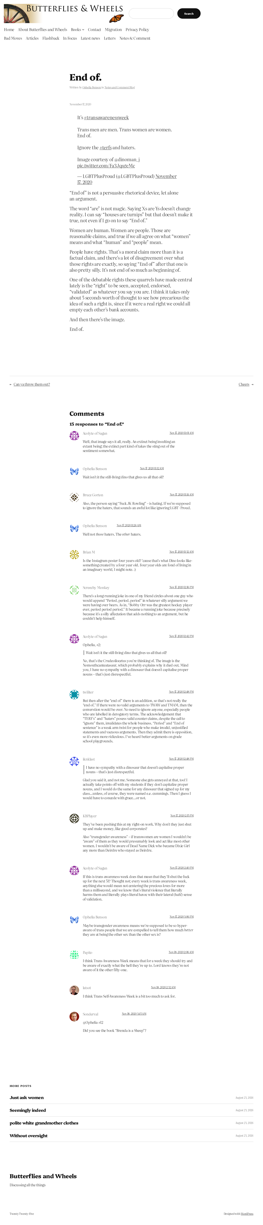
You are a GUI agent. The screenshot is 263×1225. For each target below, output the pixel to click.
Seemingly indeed (28, 1110)
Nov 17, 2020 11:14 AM (182, 494)
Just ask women (27, 1097)
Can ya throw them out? (32, 384)
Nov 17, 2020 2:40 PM (181, 867)
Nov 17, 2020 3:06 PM (181, 916)
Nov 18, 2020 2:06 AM (181, 952)
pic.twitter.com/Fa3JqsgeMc (106, 165)
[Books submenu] (83, 29)
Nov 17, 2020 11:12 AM (152, 468)
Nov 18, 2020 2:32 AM (163, 987)
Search (189, 13)
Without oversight (28, 1135)
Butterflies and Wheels (43, 1176)
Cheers (244, 384)
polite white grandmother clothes (44, 1122)
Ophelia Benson (91, 87)
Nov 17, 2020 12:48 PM (181, 691)
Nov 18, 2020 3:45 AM (134, 1013)
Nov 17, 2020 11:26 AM (129, 525)
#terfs (106, 147)
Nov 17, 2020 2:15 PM (181, 815)
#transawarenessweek (106, 117)
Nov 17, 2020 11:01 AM (182, 433)
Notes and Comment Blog (120, 87)
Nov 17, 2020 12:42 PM (181, 636)
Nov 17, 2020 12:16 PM (181, 587)
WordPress (247, 1214)
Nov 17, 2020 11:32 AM (181, 551)
